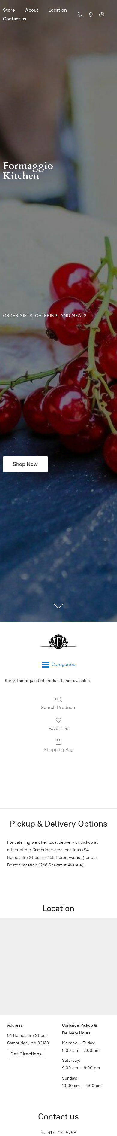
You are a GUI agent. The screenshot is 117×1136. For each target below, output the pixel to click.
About (31, 10)
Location (58, 10)
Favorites (58, 728)
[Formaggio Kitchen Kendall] (58, 641)
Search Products (58, 707)
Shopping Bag (59, 749)
